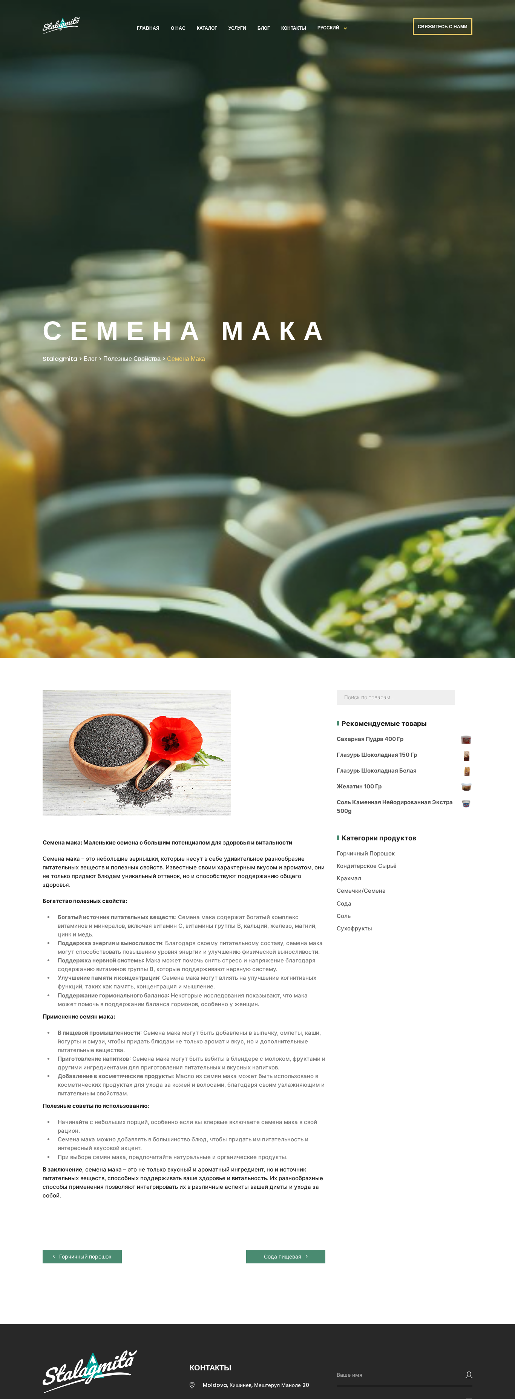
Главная (148, 28)
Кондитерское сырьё (367, 865)
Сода (344, 903)
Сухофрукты (354, 928)
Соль (344, 915)
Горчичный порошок (85, 1256)
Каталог (207, 28)
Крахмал (349, 878)
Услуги (237, 28)
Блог (264, 28)
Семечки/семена (361, 890)
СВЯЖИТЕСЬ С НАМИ (442, 26)
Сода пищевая (283, 1256)
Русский (328, 27)
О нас (178, 28)
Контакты (293, 28)
